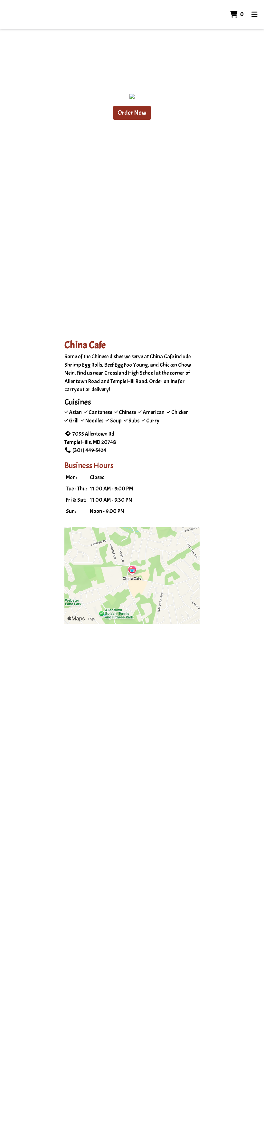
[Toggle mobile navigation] (254, 14)
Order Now (132, 113)
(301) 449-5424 (89, 450)
